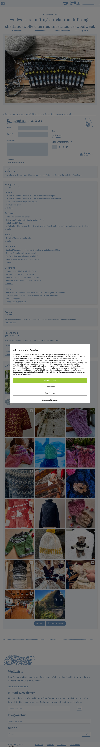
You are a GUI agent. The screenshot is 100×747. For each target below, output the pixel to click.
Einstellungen (50, 393)
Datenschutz (46, 400)
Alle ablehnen (50, 387)
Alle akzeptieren (50, 380)
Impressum (54, 400)
